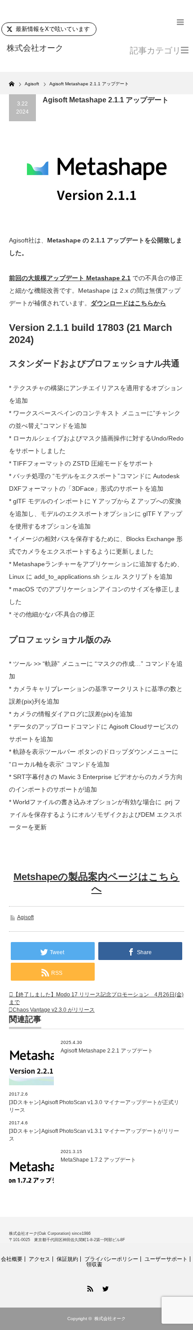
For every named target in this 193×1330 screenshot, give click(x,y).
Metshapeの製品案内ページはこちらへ (96, 882)
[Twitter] (104, 1287)
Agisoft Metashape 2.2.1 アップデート (107, 1051)
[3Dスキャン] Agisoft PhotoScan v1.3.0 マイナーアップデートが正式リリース (94, 1106)
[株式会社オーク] (45, 48)
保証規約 (67, 1259)
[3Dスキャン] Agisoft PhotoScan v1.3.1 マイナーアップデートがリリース (94, 1135)
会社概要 (11, 1259)
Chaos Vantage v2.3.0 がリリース (54, 1010)
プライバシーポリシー (111, 1259)
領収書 (94, 1264)
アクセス (39, 1259)
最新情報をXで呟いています (53, 29)
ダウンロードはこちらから (128, 303)
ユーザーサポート (166, 1259)
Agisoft (25, 917)
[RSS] (89, 1287)
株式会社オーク (110, 1318)
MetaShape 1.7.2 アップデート (98, 1160)
